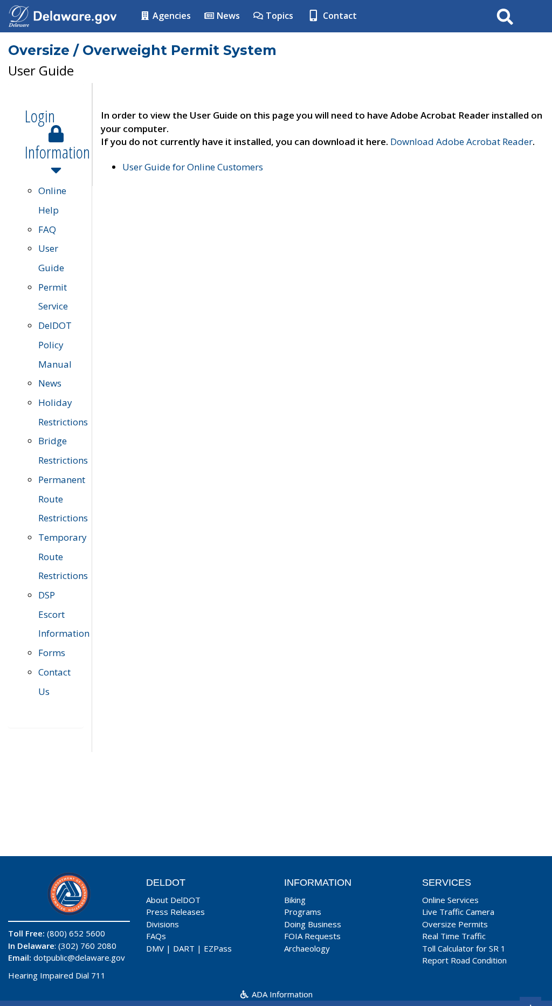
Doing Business (312, 924)
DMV (155, 948)
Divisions (162, 924)
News (227, 16)
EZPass (218, 948)
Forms (51, 652)
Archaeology (307, 948)
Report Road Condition (464, 960)
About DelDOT (173, 899)
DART (184, 948)
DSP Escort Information (63, 614)
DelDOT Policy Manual (55, 344)
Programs (302, 911)
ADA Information (281, 994)
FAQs (156, 936)
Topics (278, 16)
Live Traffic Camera (458, 911)
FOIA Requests (312, 936)
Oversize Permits (455, 924)
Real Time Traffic (454, 936)
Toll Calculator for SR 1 (464, 948)
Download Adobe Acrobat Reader (461, 141)
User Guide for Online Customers (192, 167)
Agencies (170, 16)
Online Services (450, 899)
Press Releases (175, 911)
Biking (295, 899)
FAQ (47, 229)
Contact (339, 16)
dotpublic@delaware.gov (79, 957)
